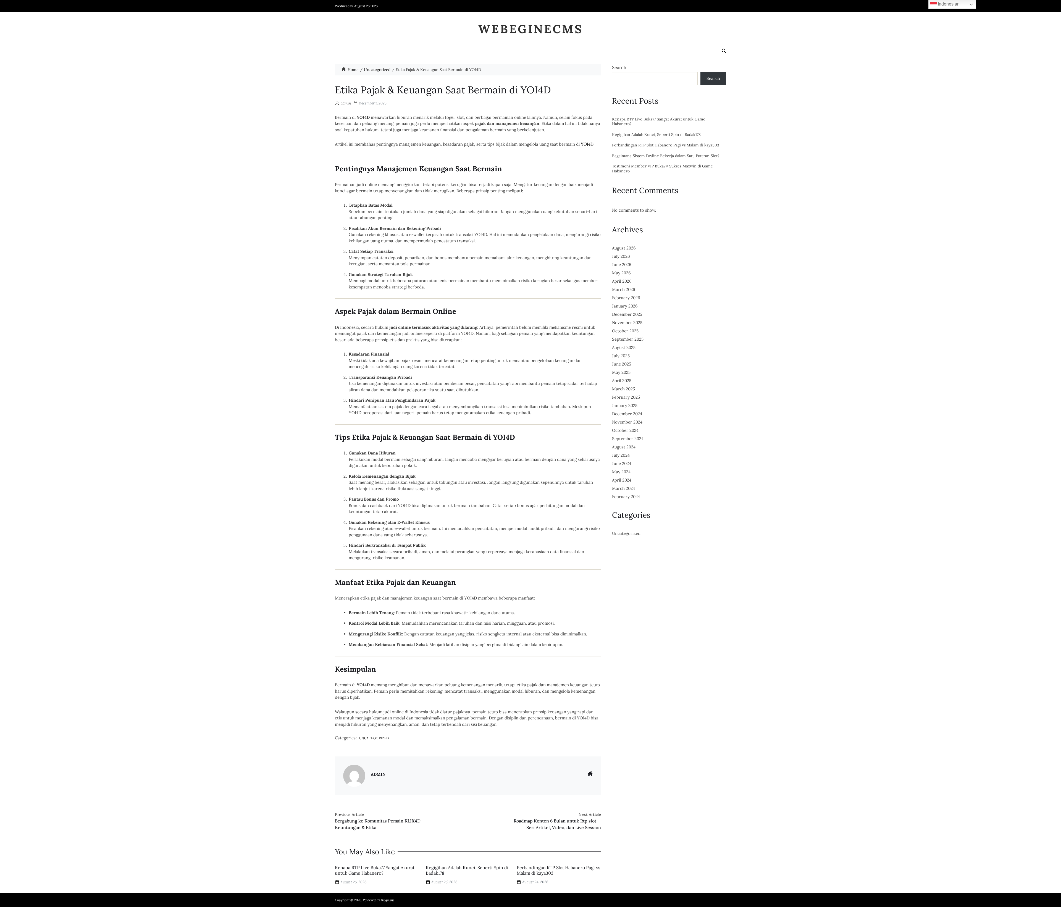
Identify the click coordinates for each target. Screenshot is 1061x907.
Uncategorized (374, 738)
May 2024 (621, 471)
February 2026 (626, 297)
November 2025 (627, 322)
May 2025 (621, 372)
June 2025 (621, 364)
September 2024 (628, 438)
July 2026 (621, 256)
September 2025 (628, 339)
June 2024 (621, 463)
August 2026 (624, 248)
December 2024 (627, 413)
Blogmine (388, 900)
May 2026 (621, 272)
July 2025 (621, 355)
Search (619, 67)
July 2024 (621, 455)
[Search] (724, 51)
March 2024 (623, 488)
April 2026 (622, 281)
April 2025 (621, 380)
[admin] (354, 776)
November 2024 (627, 422)
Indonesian (948, 4)
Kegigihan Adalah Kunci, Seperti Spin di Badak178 (467, 870)
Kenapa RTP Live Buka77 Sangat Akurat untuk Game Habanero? (374, 870)
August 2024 (623, 446)
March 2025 (623, 388)
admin (346, 103)
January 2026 (625, 306)
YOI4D (587, 144)
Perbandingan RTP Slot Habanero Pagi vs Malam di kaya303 (558, 870)
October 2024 (625, 430)
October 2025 (625, 330)
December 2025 (627, 314)
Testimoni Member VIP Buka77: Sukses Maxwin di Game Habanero (662, 168)
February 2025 (626, 397)
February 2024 (626, 496)
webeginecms (530, 29)
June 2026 (621, 264)
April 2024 (621, 480)
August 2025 (623, 347)
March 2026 (623, 289)
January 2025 (624, 405)
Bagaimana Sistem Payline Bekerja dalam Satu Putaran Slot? (665, 156)
